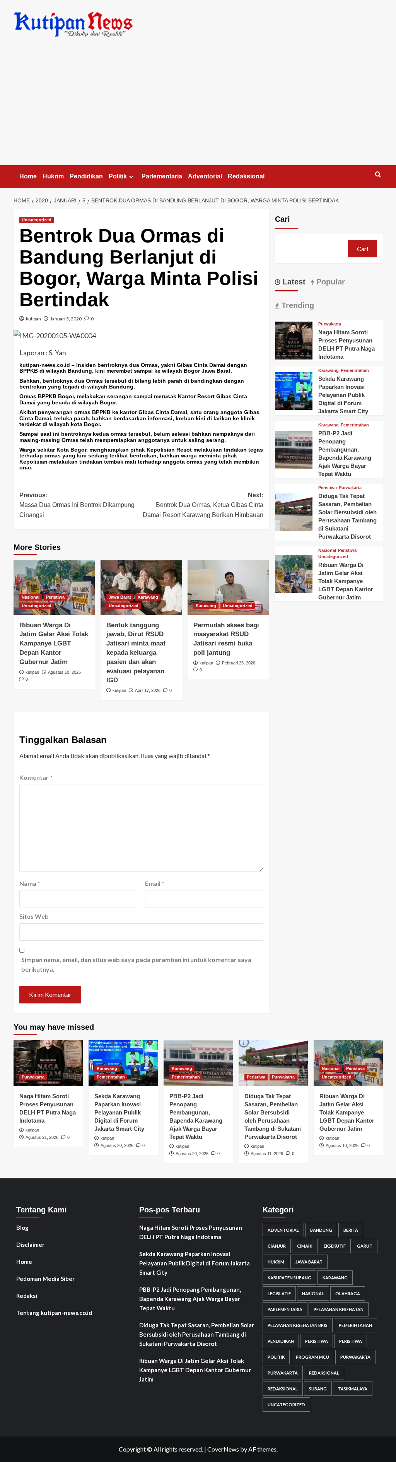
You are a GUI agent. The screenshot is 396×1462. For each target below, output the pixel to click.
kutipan (33, 319)
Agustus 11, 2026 (267, 1153)
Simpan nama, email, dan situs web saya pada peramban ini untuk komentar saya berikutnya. (136, 964)
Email (154, 883)
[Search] (378, 174)
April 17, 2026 (147, 690)
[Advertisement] (198, 107)
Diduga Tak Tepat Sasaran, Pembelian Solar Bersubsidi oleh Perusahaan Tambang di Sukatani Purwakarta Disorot (196, 1334)
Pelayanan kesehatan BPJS (298, 1325)
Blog (22, 1227)
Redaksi (26, 1295)
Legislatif (279, 1293)
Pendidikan (86, 176)
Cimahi (304, 1245)
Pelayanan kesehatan (339, 1309)
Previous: (77, 505)
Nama (29, 883)
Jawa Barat (120, 597)
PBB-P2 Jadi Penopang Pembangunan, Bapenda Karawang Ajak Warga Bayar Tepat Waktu (190, 1298)
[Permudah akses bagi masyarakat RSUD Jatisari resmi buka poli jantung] (228, 587)
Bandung (321, 1230)
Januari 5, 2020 (66, 319)
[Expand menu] (131, 176)
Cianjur (277, 1245)
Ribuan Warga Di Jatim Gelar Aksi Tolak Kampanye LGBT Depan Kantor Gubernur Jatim (53, 643)
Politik (118, 176)
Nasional (30, 597)
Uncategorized (36, 219)
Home (28, 176)
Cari (282, 219)
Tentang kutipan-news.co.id (54, 1312)
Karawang (148, 597)
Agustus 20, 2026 (117, 1145)
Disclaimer (30, 1244)
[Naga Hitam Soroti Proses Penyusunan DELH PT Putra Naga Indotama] (294, 339)
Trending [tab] (296, 305)
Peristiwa (55, 597)
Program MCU (312, 1356)
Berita (350, 1230)
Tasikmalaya (352, 1388)
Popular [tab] (329, 281)
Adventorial (205, 176)
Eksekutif (335, 1245)
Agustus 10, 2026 (64, 672)
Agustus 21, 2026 (42, 1137)
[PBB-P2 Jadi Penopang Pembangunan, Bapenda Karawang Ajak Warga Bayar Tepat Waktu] (294, 448)
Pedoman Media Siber (45, 1278)
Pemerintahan (355, 370)
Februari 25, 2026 (238, 663)
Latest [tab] (293, 281)
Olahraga (347, 1293)
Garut (364, 1245)
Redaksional (246, 176)
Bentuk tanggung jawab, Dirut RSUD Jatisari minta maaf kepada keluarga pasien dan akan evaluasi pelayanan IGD (136, 652)
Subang (318, 1388)
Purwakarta (329, 324)
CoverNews (223, 1449)
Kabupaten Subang (289, 1277)
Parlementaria (162, 176)
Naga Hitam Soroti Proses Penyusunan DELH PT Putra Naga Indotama (190, 1232)
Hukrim (53, 176)
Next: (203, 505)
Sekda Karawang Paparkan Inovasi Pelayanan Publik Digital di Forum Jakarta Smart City (343, 394)
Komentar (36, 777)
